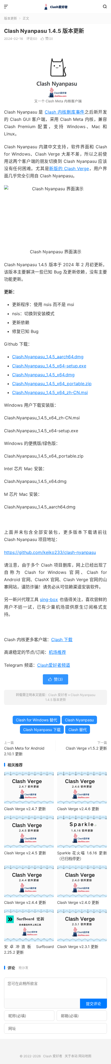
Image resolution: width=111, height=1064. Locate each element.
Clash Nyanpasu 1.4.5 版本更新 (44, 31)
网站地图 (84, 1056)
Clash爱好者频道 (53, 665)
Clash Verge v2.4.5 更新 (25, 853)
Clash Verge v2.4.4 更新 (25, 902)
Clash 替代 (77, 729)
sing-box (49, 599)
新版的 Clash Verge (69, 168)
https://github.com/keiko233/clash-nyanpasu (50, 552)
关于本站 (71, 1056)
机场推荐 (57, 652)
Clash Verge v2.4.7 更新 (25, 808)
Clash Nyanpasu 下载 (42, 729)
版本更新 (10, 18)
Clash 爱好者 (55, 6)
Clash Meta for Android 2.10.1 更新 (24, 751)
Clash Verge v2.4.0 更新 (78, 902)
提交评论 (93, 1003)
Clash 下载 (61, 639)
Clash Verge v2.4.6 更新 (78, 808)
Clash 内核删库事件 (65, 112)
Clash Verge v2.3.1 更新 (77, 946)
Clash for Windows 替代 (36, 720)
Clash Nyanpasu (79, 720)
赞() (47, 39)
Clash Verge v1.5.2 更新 (86, 748)
